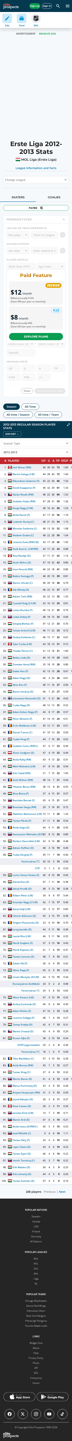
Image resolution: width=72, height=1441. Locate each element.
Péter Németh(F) (22, 718)
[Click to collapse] (68, 424)
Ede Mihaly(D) (21, 589)
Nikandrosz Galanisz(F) (26, 481)
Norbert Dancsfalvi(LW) (26, 841)
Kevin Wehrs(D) (22, 562)
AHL (36, 1273)
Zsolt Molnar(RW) (23, 780)
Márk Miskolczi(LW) (24, 766)
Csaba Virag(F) (21, 739)
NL (36, 1283)
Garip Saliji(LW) (21, 909)
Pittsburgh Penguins (36, 1320)
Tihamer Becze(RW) (24, 786)
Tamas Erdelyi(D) (22, 1024)
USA (36, 1226)
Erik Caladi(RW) (22, 773)
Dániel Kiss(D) (21, 882)
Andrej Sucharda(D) (24, 1004)
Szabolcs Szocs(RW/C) (25, 746)
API (36, 1368)
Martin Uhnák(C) (23, 583)
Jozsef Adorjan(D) (23, 1099)
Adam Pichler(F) (22, 1011)
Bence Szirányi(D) (23, 691)
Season (11, 407)
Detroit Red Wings (36, 1305)
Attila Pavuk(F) (21, 515)
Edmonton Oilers (36, 1310)
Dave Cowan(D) (22, 1106)
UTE (37, 868)
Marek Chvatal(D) (23, 1031)
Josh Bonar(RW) (22, 467)
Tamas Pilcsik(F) (22, 820)
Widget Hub (36, 1343)
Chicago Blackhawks (36, 1300)
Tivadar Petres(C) (23, 651)
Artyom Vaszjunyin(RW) (26, 1092)
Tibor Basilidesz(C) (23, 1058)
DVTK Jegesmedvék (29, 1045)
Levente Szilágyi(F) (23, 1017)
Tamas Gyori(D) (22, 1153)
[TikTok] (62, 1414)
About (36, 1348)
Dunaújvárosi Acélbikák (26, 984)
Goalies (54, 197)
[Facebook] (10, 1414)
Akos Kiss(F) (20, 685)
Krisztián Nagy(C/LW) (25, 902)
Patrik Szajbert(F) (23, 943)
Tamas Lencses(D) (23, 956)
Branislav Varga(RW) (24, 807)
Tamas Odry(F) (21, 1140)
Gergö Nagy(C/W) (23, 508)
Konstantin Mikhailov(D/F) (28, 834)
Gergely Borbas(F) (23, 623)
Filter (33, 207)
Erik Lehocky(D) (22, 1174)
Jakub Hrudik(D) (22, 888)
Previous (50, 1192)
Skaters (18, 197)
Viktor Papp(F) (21, 970)
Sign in (47, 5)
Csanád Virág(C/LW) (24, 603)
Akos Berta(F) (21, 793)
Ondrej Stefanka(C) (24, 637)
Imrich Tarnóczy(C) (24, 1160)
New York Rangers (36, 1315)
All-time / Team (48, 415)
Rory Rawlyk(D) (22, 555)
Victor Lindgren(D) (23, 752)
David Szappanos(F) (24, 487)
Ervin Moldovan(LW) (24, 725)
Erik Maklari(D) (21, 1167)
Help (36, 1353)
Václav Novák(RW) (23, 494)
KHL (36, 1263)
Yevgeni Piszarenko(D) (26, 922)
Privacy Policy (36, 1358)
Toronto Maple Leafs (36, 1325)
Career (36, 1383)
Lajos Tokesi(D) (22, 1147)
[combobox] (5, 179)
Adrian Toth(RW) (22, 596)
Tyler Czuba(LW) (22, 644)
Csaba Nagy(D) (21, 705)
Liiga (36, 1278)
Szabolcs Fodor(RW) (24, 501)
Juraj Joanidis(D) (22, 929)
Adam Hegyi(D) (21, 678)
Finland (36, 1231)
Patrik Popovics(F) (23, 950)
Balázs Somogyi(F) (23, 576)
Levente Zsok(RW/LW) (26, 542)
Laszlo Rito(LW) (22, 936)
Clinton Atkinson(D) (24, 916)
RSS (36, 1373)
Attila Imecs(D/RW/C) (25, 1126)
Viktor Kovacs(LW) (23, 997)
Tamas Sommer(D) (23, 1181)
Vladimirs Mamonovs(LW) (27, 814)
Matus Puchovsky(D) (25, 1085)
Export (10, 433)
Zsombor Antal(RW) (24, 664)
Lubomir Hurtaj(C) (23, 521)
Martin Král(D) (21, 1119)
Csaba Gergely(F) (22, 854)
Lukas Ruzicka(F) (23, 610)
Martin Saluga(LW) (24, 474)
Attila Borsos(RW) (23, 1065)
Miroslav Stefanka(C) (25, 528)
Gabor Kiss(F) (20, 671)
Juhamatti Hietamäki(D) (27, 698)
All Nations (36, 1241)
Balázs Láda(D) (21, 657)
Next (62, 1192)
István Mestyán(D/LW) (26, 977)
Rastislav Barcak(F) (24, 800)
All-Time (30, 407)
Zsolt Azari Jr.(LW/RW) (25, 549)
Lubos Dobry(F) (21, 617)
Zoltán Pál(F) (20, 963)
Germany (36, 1236)
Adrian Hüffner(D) (23, 848)
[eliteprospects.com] (11, 6)
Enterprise (36, 1378)
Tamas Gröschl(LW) (24, 630)
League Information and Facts (36, 168)
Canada (36, 1221)
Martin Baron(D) (22, 1079)
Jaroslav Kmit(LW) (23, 1113)
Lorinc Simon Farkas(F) (26, 875)
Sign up (34, 5)
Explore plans (36, 336)
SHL (36, 1268)
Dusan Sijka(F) (21, 1038)
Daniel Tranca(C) (22, 732)
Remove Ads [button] (47, 33)
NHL (36, 1258)
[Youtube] (49, 1414)
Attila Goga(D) (21, 827)
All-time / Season (18, 415)
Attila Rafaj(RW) (22, 759)
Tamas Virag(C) (21, 1072)
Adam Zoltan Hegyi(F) (25, 712)
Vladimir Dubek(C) (23, 535)
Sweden (36, 1216)
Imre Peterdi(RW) (23, 569)
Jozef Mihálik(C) (22, 1133)
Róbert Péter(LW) (23, 895)
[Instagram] (36, 1414)
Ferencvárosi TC (30, 861)
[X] (23, 1414)
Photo (36, 1363)
